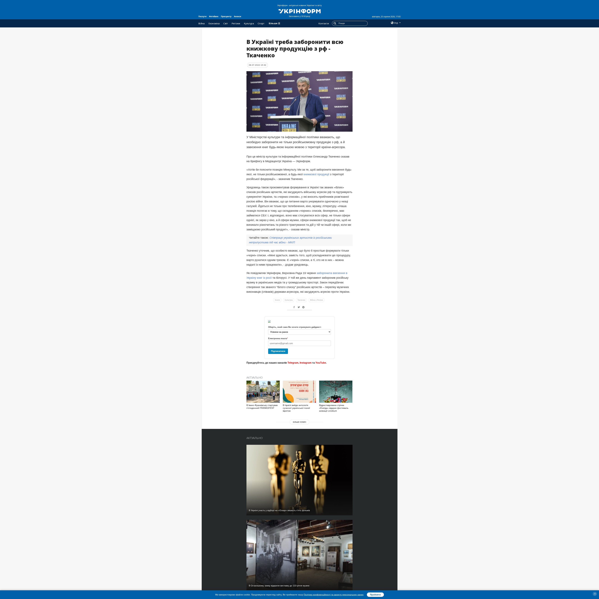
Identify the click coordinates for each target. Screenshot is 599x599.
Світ (225, 23)
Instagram (306, 362)
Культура (249, 23)
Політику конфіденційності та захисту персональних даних (333, 594)
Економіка (214, 23)
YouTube (320, 362)
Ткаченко (301, 300)
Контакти (324, 23)
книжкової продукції (317, 174)
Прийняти (375, 594)
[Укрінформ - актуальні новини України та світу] (299, 11)
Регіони (236, 23)
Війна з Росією (316, 300)
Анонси (237, 16)
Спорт (261, 23)
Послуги (202, 16)
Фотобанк (213, 16)
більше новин (299, 422)
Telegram (292, 362)
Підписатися (278, 351)
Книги (277, 300)
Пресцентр (226, 16)
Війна (201, 23)
